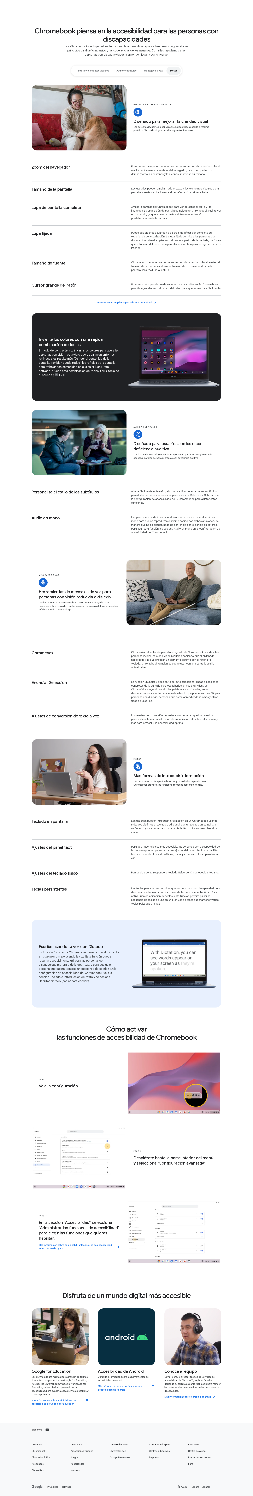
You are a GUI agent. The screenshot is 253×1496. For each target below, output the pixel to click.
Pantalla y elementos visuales (92, 70)
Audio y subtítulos (126, 70)
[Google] (37, 1487)
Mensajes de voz (153, 70)
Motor (173, 70)
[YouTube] (47, 1430)
